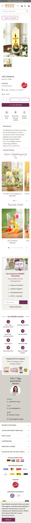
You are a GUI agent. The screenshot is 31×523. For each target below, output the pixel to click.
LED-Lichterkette (12, 241)
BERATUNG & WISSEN (8, 446)
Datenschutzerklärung (8, 515)
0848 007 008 (14, 402)
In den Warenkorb (16, 105)
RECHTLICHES (6, 436)
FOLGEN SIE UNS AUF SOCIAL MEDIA (13, 452)
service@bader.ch (14, 408)
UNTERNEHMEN (7, 441)
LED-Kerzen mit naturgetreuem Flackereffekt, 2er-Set (12, 194)
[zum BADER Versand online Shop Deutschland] (8, 461)
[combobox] (15, 11)
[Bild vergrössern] (24, 53)
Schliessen (8, 520)
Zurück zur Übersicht (10, 18)
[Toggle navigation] (2, 6)
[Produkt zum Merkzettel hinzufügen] (19, 100)
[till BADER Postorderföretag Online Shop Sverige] (13, 461)
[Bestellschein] (25, 6)
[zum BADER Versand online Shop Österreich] (18, 461)
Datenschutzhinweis (15, 306)
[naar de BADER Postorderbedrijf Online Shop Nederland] (22, 461)
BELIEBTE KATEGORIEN (9, 425)
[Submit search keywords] (27, 11)
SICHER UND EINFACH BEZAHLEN (12, 430)
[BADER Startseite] (9, 5)
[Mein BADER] (18, 6)
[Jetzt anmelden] (23, 302)
